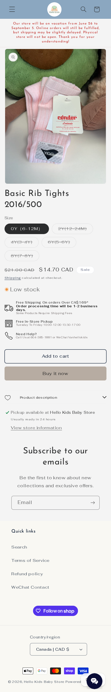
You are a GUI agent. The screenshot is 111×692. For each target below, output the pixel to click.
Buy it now (56, 373)
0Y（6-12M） (27, 228)
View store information (36, 427)
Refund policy (27, 573)
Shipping (13, 278)
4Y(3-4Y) (25, 243)
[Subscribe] (92, 503)
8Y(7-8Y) (25, 257)
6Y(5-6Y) (62, 243)
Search (19, 547)
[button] (11, 9)
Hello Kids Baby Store (44, 681)
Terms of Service (30, 560)
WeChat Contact (30, 587)
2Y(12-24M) (75, 230)
